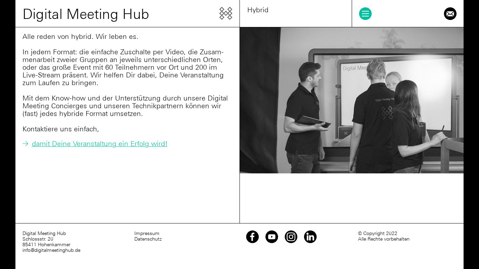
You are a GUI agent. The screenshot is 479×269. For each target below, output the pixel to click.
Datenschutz (148, 239)
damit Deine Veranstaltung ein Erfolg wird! (99, 143)
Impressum (147, 233)
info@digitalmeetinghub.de (51, 250)
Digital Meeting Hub (85, 14)
